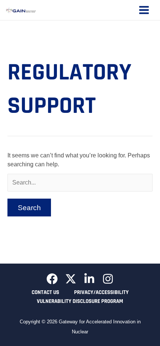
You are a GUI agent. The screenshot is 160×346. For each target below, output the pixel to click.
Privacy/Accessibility (101, 292)
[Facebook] (52, 278)
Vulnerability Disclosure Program (80, 301)
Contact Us (45, 292)
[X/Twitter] (70, 278)
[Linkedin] (89, 278)
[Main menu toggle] (144, 10)
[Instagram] (107, 278)
